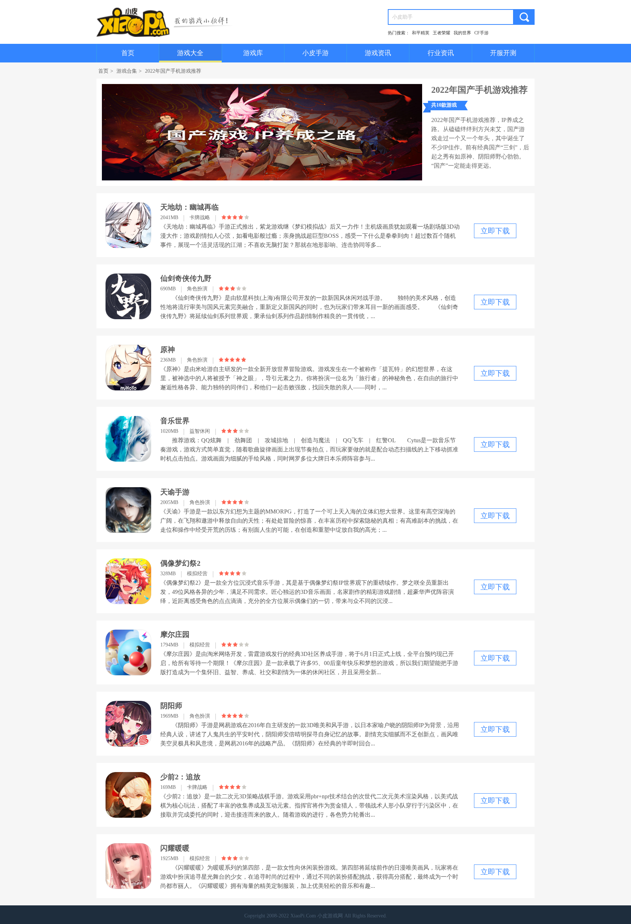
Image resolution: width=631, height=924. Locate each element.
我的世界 (462, 32)
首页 (127, 53)
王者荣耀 (441, 32)
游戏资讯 (378, 53)
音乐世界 (175, 421)
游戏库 (253, 53)
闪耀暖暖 (175, 848)
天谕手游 (175, 492)
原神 (167, 349)
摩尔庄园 (175, 634)
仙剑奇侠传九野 (185, 278)
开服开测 (503, 53)
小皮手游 (315, 53)
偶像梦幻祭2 (180, 563)
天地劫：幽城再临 (189, 207)
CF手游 (481, 32)
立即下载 (495, 231)
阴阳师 (171, 706)
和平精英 (420, 32)
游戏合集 (126, 71)
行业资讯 (441, 53)
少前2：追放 (180, 777)
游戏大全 (190, 53)
